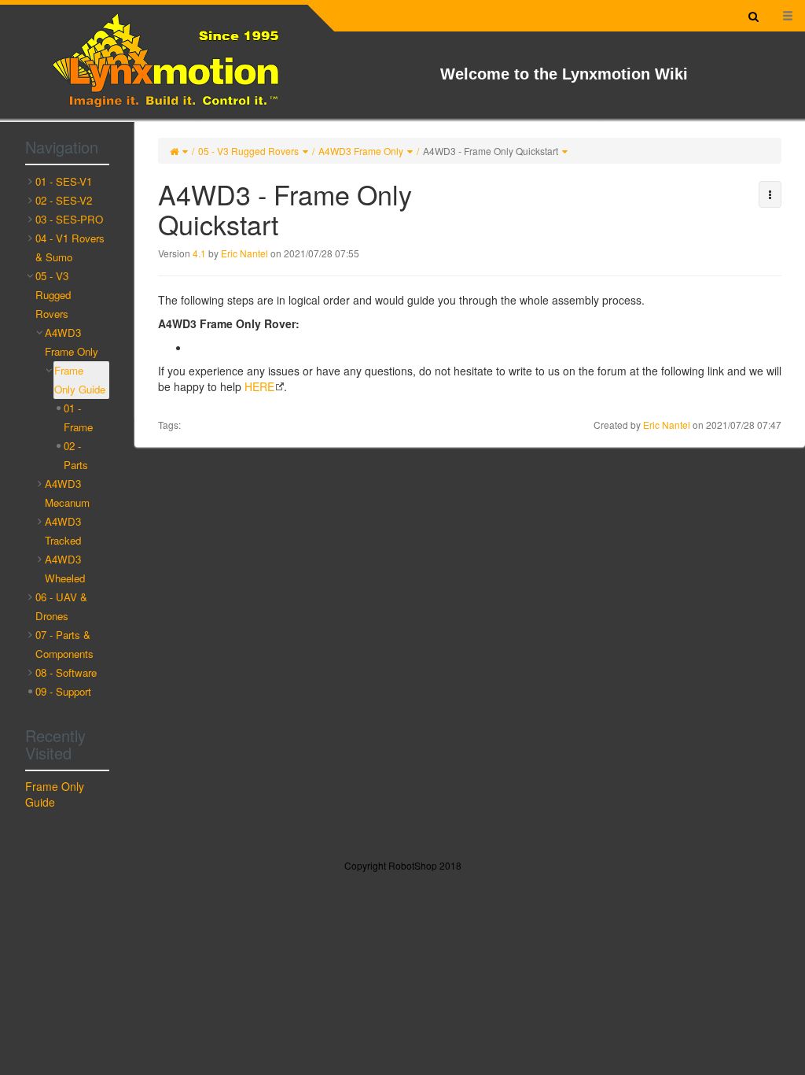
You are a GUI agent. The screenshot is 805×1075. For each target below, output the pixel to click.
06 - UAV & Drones (61, 606)
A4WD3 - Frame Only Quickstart (490, 150)
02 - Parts (76, 455)
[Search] (753, 15)
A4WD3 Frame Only (360, 150)
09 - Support (63, 691)
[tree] (67, 436)
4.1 (199, 253)
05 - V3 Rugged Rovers (248, 150)
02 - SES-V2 (63, 200)
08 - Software (66, 672)
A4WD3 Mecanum (67, 493)
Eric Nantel (244, 253)
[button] (770, 194)
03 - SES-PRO (69, 219)
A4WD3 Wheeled (65, 569)
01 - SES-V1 (63, 181)
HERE (259, 386)
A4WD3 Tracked (63, 531)
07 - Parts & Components (64, 644)
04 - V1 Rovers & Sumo (70, 247)
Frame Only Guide (79, 380)
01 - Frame (78, 417)
